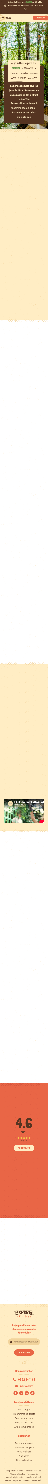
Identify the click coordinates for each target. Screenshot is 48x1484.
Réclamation (37, 1480)
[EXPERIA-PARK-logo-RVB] (24, 1311)
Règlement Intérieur (21, 1480)
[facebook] (15, 1393)
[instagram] (21, 1393)
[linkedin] (27, 1393)
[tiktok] (32, 1393)
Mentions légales (17, 1474)
